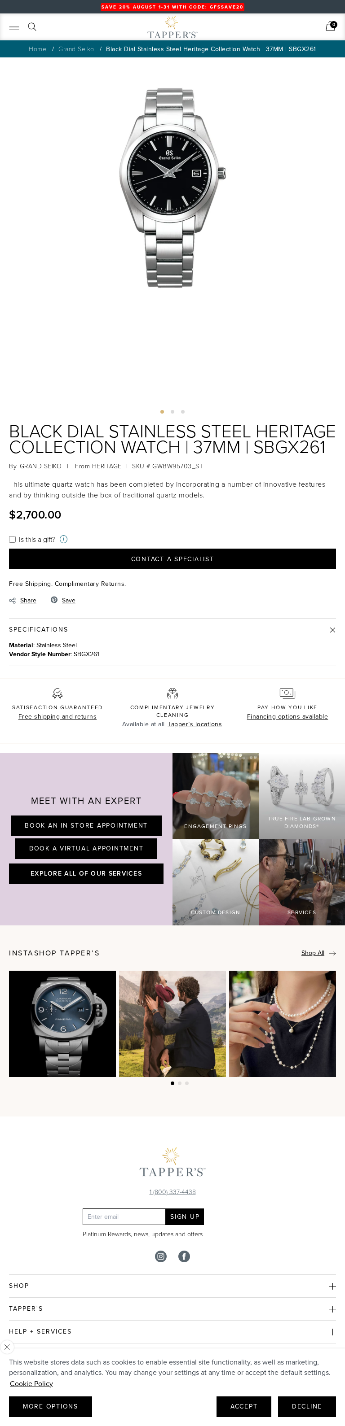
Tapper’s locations (195, 724)
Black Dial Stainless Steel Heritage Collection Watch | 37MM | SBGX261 (211, 49)
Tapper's (26, 1308)
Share (28, 600)
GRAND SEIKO (41, 466)
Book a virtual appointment (86, 848)
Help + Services (40, 1331)
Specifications (38, 629)
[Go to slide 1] (162, 412)
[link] (330, 26)
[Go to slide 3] (183, 412)
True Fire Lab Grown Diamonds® (302, 822)
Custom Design (216, 912)
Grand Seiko (76, 48)
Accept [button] (244, 1406)
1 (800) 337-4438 (173, 1191)
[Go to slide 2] (172, 412)
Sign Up (184, 1216)
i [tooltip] (63, 539)
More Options (50, 1406)
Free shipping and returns (57, 716)
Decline (307, 1406)
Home (37, 48)
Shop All (312, 953)
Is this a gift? (37, 539)
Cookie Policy (31, 1383)
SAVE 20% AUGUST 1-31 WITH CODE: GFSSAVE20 (172, 7)
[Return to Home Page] (172, 1164)
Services (302, 912)
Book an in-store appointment (86, 825)
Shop (19, 1286)
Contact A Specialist (172, 559)
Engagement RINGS (215, 826)
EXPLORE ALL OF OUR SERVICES (86, 873)
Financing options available (287, 716)
